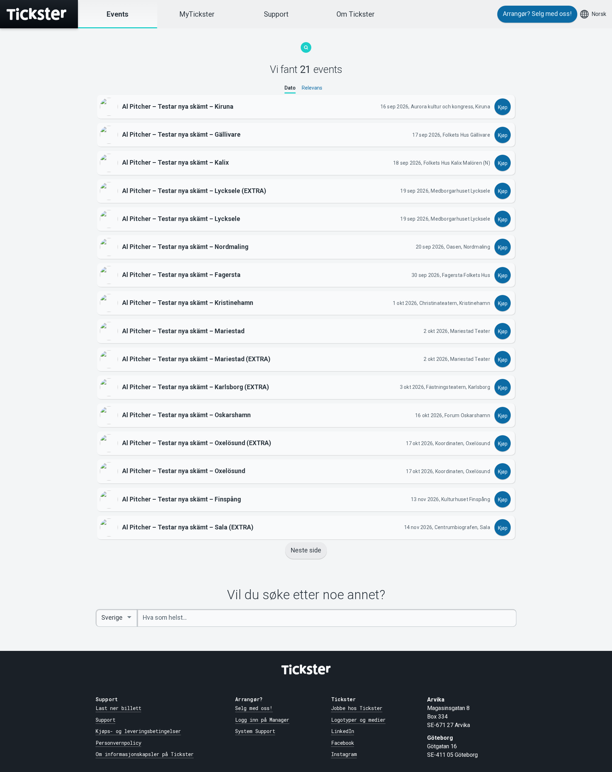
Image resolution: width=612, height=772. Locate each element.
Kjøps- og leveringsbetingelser (138, 731)
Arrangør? (537, 13)
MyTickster (197, 14)
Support (276, 14)
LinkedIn (342, 731)
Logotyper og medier (358, 719)
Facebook (342, 742)
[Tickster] (39, 14)
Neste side (306, 550)
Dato (290, 88)
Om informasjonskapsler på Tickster (145, 754)
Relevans (312, 88)
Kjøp (503, 107)
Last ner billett (118, 708)
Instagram (344, 754)
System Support (255, 731)
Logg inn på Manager (262, 719)
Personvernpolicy (118, 742)
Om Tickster (355, 14)
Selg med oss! (254, 708)
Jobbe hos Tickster (356, 708)
